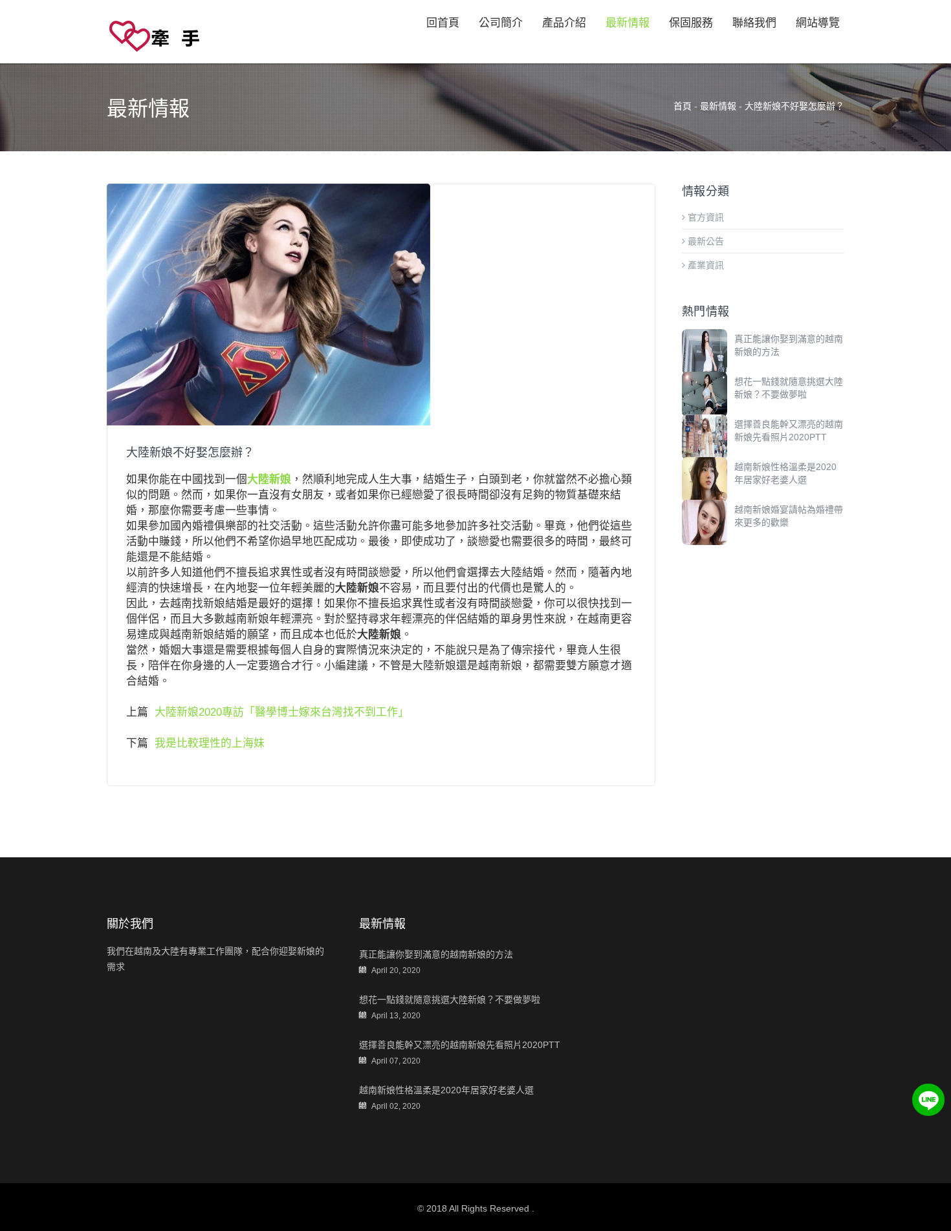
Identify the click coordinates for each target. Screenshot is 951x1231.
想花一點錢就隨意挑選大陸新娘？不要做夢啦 (449, 999)
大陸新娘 (269, 479)
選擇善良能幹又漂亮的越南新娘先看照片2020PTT (459, 1045)
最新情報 (628, 23)
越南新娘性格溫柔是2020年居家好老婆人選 (446, 1090)
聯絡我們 (754, 23)
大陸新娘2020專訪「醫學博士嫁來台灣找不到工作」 (282, 712)
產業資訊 (704, 265)
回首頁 (442, 23)
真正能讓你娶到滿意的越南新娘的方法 (436, 954)
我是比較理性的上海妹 (210, 743)
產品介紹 (564, 23)
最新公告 (704, 241)
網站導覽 (818, 23)
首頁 (682, 106)
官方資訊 (704, 217)
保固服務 (691, 23)
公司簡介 (501, 23)
